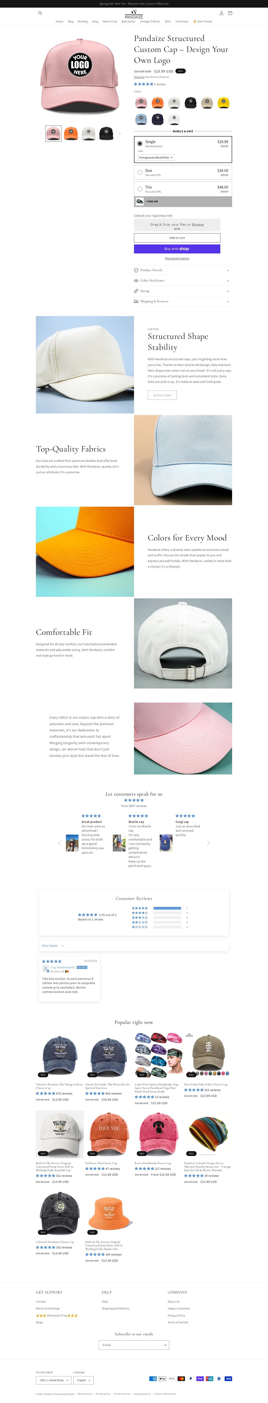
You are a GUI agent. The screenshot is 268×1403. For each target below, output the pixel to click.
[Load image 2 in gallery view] (71, 133)
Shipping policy (142, 1393)
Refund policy (85, 1393)
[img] (134, 800)
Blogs (39, 1322)
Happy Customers (179, 1308)
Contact (41, 1301)
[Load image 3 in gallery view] (89, 133)
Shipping (139, 76)
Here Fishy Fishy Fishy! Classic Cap (205, 1084)
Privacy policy (103, 1393)
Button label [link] (162, 395)
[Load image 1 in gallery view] (53, 133)
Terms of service (122, 1393)
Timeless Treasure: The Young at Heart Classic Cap (59, 1086)
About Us (174, 1301)
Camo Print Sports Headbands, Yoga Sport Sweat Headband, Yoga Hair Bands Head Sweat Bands (157, 1088)
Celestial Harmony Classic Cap (55, 1242)
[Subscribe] (164, 1345)
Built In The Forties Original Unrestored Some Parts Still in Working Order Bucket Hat (104, 1245)
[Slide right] (120, 133)
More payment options (177, 258)
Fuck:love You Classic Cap (101, 1163)
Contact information (165, 1393)
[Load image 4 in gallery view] (106, 133)
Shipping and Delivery (115, 1308)
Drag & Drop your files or (177, 224)
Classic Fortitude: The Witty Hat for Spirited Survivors (107, 1086)
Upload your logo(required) (153, 215)
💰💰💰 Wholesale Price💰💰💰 (56, 1315)
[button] (40, 13)
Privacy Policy (176, 1315)
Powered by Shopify (64, 1394)
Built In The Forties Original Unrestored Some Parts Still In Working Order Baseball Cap (54, 1166)
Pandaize (49, 1394)
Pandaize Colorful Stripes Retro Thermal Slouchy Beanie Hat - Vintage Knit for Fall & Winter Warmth (207, 1166)
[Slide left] (40, 133)
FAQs (105, 1301)
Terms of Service (178, 1322)
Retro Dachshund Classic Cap (153, 1163)
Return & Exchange (48, 1308)
